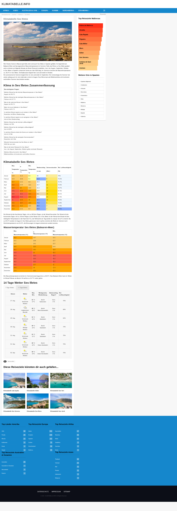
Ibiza (82, 99)
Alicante (83, 88)
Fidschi (4, 473)
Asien (15, 10)
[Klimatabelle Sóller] (37, 380)
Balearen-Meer (11, 361)
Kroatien (30, 435)
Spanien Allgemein (86, 81)
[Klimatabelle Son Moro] (37, 401)
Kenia (56, 450)
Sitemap (67, 491)
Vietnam (57, 463)
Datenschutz (43, 491)
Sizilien (30, 442)
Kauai (3, 446)
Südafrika (57, 442)
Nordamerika (68, 10)
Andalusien (84, 85)
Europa (44, 10)
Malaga (83, 109)
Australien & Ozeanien (8, 465)
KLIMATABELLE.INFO (16, 4)
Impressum (56, 491)
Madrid (83, 113)
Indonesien (58, 474)
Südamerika (83, 10)
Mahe (56, 438)
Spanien (30, 438)
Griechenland (31, 446)
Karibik (55, 10)
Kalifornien (4, 442)
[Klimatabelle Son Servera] (14, 401)
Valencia (83, 116)
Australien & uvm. (29, 10)
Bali (56, 466)
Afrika (6, 10)
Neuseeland (5, 469)
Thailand (57, 459)
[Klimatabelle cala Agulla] (14, 380)
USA (3, 431)
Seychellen (58, 431)
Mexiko (4, 438)
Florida (3, 435)
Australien (4, 462)
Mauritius (57, 435)
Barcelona (83, 92)
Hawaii (3, 450)
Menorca (83, 106)
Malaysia (57, 478)
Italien (30, 431)
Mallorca (83, 102)
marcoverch (68, 59)
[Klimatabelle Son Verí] (61, 380)
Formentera (84, 95)
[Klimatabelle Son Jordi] (61, 401)
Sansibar (57, 446)
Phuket (57, 470)
